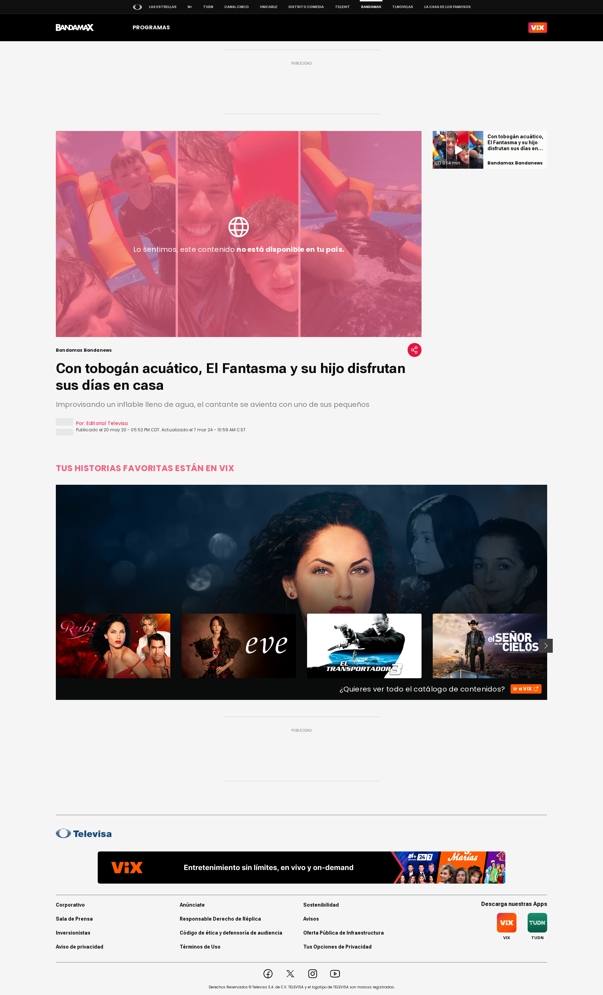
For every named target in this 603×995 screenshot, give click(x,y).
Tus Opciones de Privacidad (337, 947)
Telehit (342, 7)
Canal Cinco (236, 7)
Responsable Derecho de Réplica (220, 919)
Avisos (311, 919)
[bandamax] (75, 27)
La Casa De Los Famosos (447, 7)
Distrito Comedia (306, 7)
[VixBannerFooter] (301, 867)
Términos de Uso (200, 947)
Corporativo (70, 905)
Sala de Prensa (74, 919)
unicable (268, 7)
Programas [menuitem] (151, 27)
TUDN (208, 7)
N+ (190, 7)
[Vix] (537, 27)
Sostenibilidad (321, 905)
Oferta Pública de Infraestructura (343, 933)
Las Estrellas (163, 7)
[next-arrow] (546, 646)
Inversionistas (73, 933)
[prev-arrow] (51, 646)
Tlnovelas (402, 7)
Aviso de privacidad (79, 947)
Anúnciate (192, 905)
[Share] (415, 350)
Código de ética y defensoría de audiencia (231, 933)
